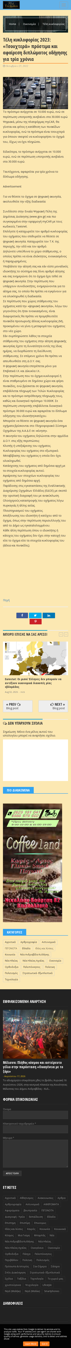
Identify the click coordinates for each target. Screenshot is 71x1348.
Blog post (12, 708)
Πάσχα (26, 1254)
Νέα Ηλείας (11, 960)
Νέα (52, 1235)
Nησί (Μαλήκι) (13, 1291)
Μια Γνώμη (24, 1235)
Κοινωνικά (60, 1229)
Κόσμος (9, 1235)
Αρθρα (61, 1198)
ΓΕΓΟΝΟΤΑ (11, 948)
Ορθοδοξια (11, 967)
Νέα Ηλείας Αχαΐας (33, 960)
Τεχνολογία (11, 979)
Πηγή (6, 600)
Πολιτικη (50, 967)
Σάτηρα (55, 1266)
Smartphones (51, 1291)
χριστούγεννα (13, 1285)
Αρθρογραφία (29, 942)
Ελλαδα (26, 948)
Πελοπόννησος (31, 967)
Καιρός (31, 1229)
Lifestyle (47, 1285)
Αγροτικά (10, 942)
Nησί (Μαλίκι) (32, 1291)
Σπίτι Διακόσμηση (15, 1272)
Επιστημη (10, 1223)
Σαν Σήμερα (40, 1266)
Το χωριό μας (55, 1278)
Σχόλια (9, 1278)
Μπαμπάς (39, 1235)
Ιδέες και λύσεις (44, 948)
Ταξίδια (21, 1278)
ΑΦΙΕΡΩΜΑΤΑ (51, 1204)
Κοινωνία (10, 954)
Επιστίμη (25, 1223)
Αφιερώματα (12, 1210)
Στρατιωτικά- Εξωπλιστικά (37, 973)
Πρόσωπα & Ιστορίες (17, 1266)
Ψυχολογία (31, 1285)
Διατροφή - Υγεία (15, 1216)
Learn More (30, 1343)
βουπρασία (30, 1210)
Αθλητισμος (26, 1198)
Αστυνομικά (48, 942)
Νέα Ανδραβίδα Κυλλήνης (34, 954)
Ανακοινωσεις (45, 1198)
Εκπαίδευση (36, 1216)
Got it (45, 1343)
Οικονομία (29, 24)
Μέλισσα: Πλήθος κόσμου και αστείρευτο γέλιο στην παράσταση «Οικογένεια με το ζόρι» (33, 1066)
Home (13, 24)
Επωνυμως (40, 1223)
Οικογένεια (37, 1248)
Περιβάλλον (11, 1260)
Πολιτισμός (11, 973)
